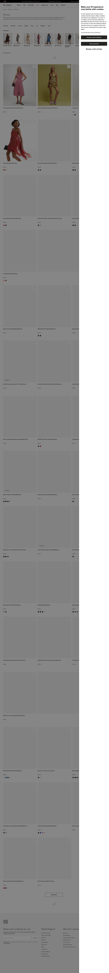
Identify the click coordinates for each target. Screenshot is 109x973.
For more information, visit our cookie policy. (90, 32)
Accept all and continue (94, 37)
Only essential (94, 43)
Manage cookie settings (94, 49)
